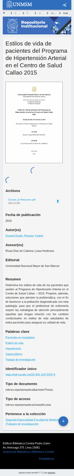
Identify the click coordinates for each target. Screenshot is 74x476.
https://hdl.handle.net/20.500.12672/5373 (30, 374)
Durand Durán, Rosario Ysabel (24, 235)
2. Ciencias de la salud (17, 13)
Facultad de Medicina (29, 13)
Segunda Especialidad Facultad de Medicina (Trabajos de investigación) (53, 13)
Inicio (7, 13)
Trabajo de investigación (20, 359)
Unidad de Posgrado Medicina (41, 13)
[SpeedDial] (63, 421)
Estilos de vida (14, 343)
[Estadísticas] (64, 5)
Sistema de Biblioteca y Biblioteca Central (28, 451)
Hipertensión (13, 348)
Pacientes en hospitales (20, 337)
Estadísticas (46, 458)
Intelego (51, 473)
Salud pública (14, 354)
